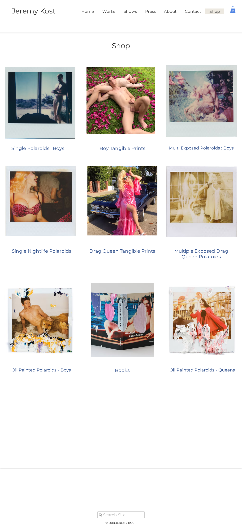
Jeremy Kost (34, 11)
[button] (233, 9)
